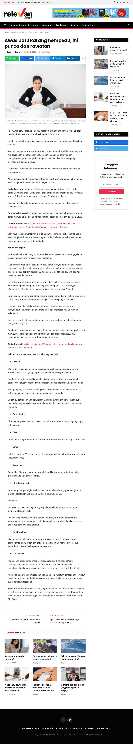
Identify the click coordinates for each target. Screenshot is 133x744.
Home (7, 32)
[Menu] (5, 25)
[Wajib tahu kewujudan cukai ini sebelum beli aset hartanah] (17, 674)
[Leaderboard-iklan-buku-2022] (90, 17)
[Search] (128, 25)
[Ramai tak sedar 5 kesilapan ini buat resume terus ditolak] (45, 674)
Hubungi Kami (88, 25)
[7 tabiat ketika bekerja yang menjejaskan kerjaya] (73, 674)
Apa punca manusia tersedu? (14, 657)
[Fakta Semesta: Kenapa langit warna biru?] (73, 646)
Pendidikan (61, 25)
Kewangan (47, 25)
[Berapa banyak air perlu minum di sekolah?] (45, 646)
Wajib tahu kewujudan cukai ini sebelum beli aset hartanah (15, 688)
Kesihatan (33, 25)
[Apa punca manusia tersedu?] (17, 646)
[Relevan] (33, 13)
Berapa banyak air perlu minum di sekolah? (45, 657)
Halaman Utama (18, 25)
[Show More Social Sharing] (83, 58)
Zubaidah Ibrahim (14, 52)
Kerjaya (74, 25)
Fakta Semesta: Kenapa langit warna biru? (36, 2)
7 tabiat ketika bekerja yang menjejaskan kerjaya (72, 688)
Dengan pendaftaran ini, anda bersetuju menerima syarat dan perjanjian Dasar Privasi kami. (111, 201)
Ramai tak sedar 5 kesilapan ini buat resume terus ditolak (43, 688)
